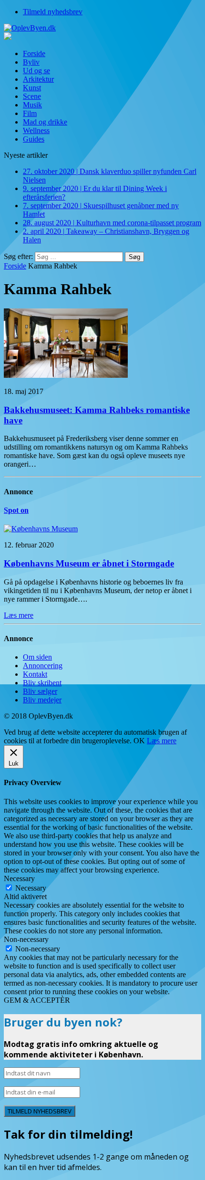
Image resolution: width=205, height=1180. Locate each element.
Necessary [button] (19, 878)
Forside (34, 53)
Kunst (32, 88)
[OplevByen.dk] (102, 28)
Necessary (30, 888)
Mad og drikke (45, 122)
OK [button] (139, 741)
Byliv (31, 62)
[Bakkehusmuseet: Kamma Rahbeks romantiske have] (66, 375)
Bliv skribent (42, 683)
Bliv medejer (42, 700)
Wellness (36, 130)
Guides (33, 139)
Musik (32, 105)
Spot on (16, 510)
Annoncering (42, 666)
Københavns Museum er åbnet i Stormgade (89, 563)
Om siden (37, 657)
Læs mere (161, 741)
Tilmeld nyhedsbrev (52, 12)
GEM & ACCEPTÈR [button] (37, 1000)
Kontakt (35, 674)
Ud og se (36, 71)
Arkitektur (38, 79)
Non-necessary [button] (26, 939)
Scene (32, 96)
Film (30, 113)
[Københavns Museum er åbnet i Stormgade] (41, 529)
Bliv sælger (40, 691)
